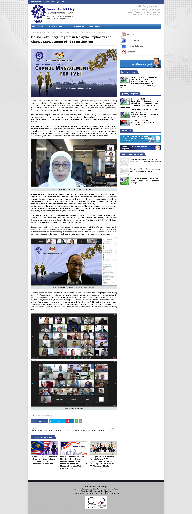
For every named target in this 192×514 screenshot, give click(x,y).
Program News (40, 32)
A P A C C (130, 34)
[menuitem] (33, 26)
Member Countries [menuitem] (76, 26)
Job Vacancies (62, 2)
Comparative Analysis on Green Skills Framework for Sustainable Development (145, 161)
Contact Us (131, 52)
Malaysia (38, 416)
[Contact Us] (123, 52)
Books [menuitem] (105, 26)
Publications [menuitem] (94, 26)
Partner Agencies (50, 2)
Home (33, 32)
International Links (36, 2)
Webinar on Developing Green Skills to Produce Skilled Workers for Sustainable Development (145, 180)
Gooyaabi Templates (70, 511)
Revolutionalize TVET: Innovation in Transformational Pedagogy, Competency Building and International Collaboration (44, 460)
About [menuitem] (40, 26)
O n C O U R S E (132, 40)
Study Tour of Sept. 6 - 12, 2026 (140, 104)
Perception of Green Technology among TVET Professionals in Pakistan (145, 170)
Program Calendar (134, 46)
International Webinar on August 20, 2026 (140, 82)
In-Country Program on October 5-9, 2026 (143, 122)
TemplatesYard (48, 511)
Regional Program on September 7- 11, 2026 (145, 114)
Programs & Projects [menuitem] (56, 26)
